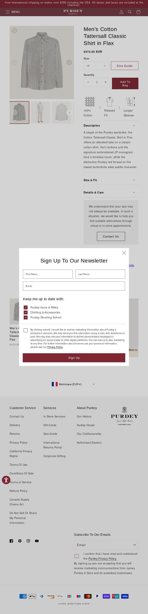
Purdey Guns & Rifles (44, 307)
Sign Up (74, 358)
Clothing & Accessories (45, 312)
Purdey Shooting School (45, 317)
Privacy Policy (54, 346)
